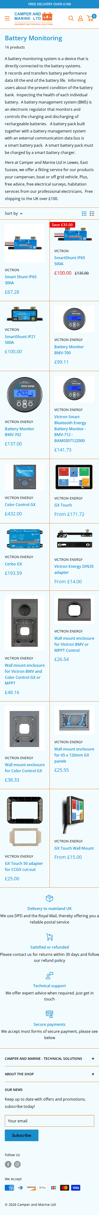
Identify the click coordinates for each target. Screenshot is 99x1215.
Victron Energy (68, 339)
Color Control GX (20, 504)
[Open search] (71, 18)
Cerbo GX (13, 564)
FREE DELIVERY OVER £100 (49, 4)
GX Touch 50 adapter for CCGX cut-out (24, 866)
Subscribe (21, 1135)
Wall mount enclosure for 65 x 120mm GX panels (74, 755)
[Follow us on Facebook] (8, 1164)
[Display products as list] (92, 213)
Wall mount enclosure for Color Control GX (25, 767)
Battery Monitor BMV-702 (19, 431)
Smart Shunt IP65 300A (21, 279)
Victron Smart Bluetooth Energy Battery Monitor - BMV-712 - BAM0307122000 (70, 428)
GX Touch (63, 505)
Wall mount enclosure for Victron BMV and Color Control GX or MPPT (25, 674)
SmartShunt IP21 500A (20, 339)
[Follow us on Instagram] (17, 1164)
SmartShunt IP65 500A (69, 260)
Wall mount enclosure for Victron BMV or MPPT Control (74, 644)
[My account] (80, 18)
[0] (90, 18)
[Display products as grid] (84, 213)
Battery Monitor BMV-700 (69, 349)
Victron (12, 270)
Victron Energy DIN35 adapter (74, 569)
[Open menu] (7, 18)
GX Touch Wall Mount (74, 848)
